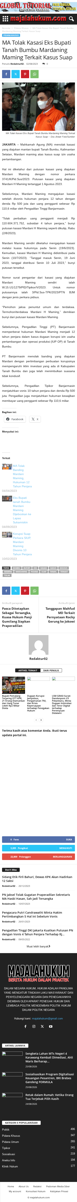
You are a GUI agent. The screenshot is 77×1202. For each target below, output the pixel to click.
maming (8, 571)
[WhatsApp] (34, 74)
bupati (27, 568)
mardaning (21, 571)
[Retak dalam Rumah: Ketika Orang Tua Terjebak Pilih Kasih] (12, 1100)
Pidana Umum (10, 1141)
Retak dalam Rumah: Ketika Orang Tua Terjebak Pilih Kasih (49, 1097)
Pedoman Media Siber (58, 1186)
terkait (64, 571)
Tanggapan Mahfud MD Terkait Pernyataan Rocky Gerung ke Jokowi (60, 614)
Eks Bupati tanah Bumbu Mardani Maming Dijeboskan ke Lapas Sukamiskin (22, 510)
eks (35, 568)
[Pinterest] (25, 74)
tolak (7, 575)
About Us (24, 1186)
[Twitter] (15, 74)
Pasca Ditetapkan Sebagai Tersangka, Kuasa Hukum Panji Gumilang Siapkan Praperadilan (17, 617)
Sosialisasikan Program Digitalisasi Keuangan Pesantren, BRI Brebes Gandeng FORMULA (49, 1078)
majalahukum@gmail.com (47, 1018)
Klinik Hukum (10, 1166)
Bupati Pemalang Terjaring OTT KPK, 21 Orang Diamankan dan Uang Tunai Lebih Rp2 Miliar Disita (13, 702)
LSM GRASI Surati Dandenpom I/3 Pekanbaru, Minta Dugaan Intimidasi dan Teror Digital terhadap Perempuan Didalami (61, 704)
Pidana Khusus (21, 28)
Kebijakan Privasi (59, 1191)
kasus (53, 568)
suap (43, 571)
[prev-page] (36, 720)
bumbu (16, 568)
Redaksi (37, 1186)
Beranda (6, 28)
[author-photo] (38, 645)
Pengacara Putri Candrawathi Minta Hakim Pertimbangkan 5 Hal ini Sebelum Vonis (32, 914)
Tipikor (6, 1148)
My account (15, 1191)
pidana (34, 571)
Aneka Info (8, 1160)
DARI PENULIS (51, 670)
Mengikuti (65, 848)
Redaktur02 (17, 63)
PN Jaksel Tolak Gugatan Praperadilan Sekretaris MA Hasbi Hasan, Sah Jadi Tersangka (36, 897)
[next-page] (41, 720)
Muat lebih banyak (37, 946)
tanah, (53, 571)
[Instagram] (35, 1026)
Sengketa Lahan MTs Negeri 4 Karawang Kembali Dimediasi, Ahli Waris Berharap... (49, 1057)
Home (11, 1186)
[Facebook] (6, 74)
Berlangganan (62, 856)
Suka (69, 839)
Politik (5, 1129)
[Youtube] (51, 1026)
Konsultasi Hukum (35, 1191)
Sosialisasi (8, 1154)
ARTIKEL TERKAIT (27, 670)
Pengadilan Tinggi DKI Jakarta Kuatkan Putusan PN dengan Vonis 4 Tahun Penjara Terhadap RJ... (37, 932)
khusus (63, 568)
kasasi (43, 568)
